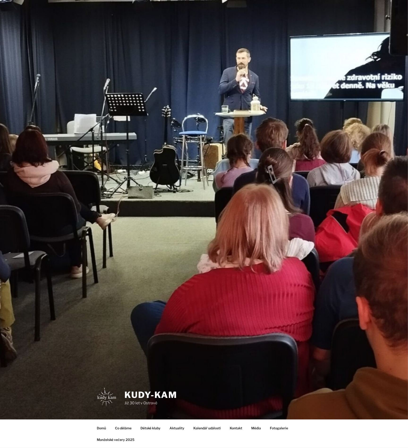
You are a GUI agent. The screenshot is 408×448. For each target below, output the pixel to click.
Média (256, 428)
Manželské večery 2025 (115, 440)
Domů (101, 428)
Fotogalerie (279, 428)
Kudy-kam (150, 395)
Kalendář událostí (207, 428)
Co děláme (123, 428)
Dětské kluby (150, 428)
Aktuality (177, 428)
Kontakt (236, 428)
